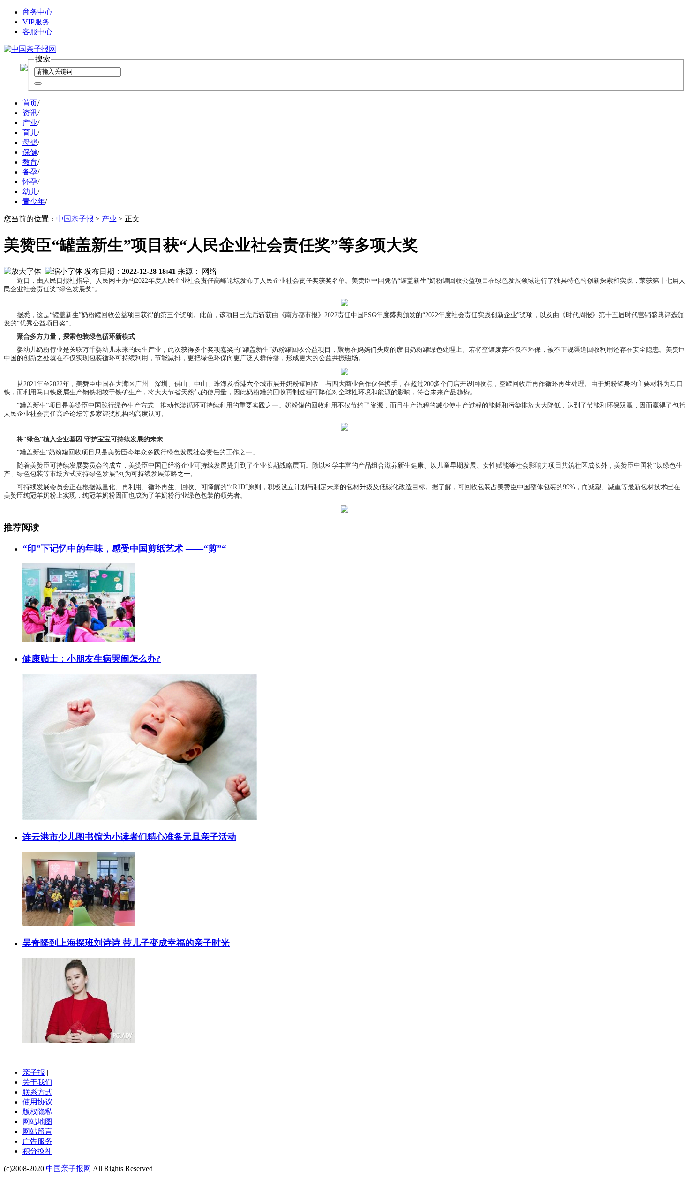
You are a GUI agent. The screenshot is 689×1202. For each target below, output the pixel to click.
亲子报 (33, 1072)
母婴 (29, 142)
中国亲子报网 (69, 1168)
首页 (29, 103)
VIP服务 (36, 22)
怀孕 (29, 182)
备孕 (29, 172)
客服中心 (37, 32)
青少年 (33, 201)
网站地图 (37, 1122)
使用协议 (37, 1102)
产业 (29, 123)
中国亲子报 (75, 219)
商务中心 (37, 12)
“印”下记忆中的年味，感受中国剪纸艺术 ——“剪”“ (124, 548)
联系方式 (37, 1092)
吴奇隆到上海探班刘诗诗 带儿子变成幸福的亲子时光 (126, 943)
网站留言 (37, 1131)
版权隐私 (37, 1112)
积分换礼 (37, 1151)
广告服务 (37, 1141)
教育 (29, 162)
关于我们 (37, 1082)
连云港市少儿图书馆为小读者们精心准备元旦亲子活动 (129, 837)
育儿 (29, 132)
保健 (29, 152)
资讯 (29, 113)
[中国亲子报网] (30, 49)
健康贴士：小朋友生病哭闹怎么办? (91, 659)
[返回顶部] (5, 1194)
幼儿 (29, 192)
